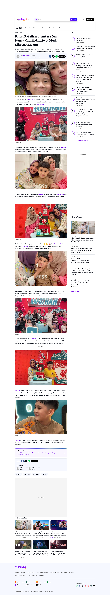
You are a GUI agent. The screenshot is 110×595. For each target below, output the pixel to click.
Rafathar (30, 100)
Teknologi (53, 24)
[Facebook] (79, 586)
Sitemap (41, 575)
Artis (38, 24)
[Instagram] (85, 586)
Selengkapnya (82, 140)
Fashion (61, 28)
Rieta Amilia (40, 104)
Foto (92, 24)
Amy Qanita (36, 474)
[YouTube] (88, 586)
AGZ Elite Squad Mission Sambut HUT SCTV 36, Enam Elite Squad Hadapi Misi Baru (41, 533)
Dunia (66, 24)
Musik (48, 28)
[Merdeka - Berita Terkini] (23, 19)
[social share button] (50, 56)
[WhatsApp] (77, 586)
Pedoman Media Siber (42, 572)
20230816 (44, 474)
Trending (45, 24)
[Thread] (94, 586)
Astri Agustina (26, 55)
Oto (60, 24)
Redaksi (23, 572)
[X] (82, 586)
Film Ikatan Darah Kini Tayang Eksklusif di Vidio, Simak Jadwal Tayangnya (57, 553)
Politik (24, 24)
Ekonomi (31, 24)
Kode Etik (34, 575)
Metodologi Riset (54, 572)
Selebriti (27, 28)
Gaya (71, 24)
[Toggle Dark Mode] (83, 19)
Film (43, 28)
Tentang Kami (30, 572)
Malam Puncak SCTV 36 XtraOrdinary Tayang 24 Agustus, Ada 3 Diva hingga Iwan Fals (58, 533)
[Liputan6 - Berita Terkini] (20, 567)
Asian (54, 28)
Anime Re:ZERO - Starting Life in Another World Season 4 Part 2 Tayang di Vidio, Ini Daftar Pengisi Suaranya (22, 553)
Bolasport (84, 24)
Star (68, 28)
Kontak (17, 572)
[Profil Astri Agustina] (18, 56)
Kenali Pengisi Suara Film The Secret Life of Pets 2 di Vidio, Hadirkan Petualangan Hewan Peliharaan (41, 553)
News (17, 24)
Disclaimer (71, 572)
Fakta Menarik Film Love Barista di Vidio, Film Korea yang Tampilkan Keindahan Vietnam (23, 533)
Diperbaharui (30, 57)
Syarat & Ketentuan (20, 575)
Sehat (77, 24)
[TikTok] (91, 586)
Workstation (64, 572)
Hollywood (35, 28)
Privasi (29, 575)
